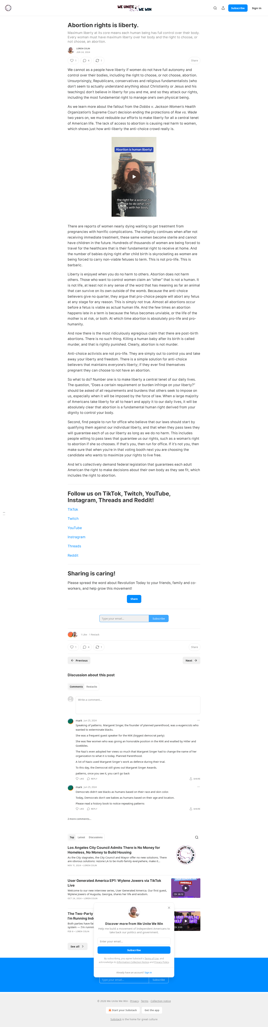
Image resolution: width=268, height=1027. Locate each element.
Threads (74, 546)
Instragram (77, 537)
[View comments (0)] (102, 870)
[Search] (215, 8)
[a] (134, 176)
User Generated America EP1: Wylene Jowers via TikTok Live (114, 883)
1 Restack (94, 634)
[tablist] (83, 686)
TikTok (73, 509)
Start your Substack (124, 1010)
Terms (144, 1001)
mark (79, 720)
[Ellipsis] (198, 720)
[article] (134, 859)
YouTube (75, 528)
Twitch (73, 519)
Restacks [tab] (91, 686)
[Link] (62, 497)
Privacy (134, 1001)
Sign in (256, 8)
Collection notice (161, 1001)
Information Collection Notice (133, 962)
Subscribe (238, 8)
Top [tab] (72, 837)
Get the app (152, 1010)
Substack (115, 1019)
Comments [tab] (76, 686)
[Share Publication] (223, 8)
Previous (82, 660)
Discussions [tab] (95, 837)
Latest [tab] (81, 837)
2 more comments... (79, 819)
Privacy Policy (161, 962)
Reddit (73, 555)
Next (189, 660)
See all (75, 946)
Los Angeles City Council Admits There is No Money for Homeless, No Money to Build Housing (114, 850)
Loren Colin (83, 48)
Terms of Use (152, 958)
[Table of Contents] (4, 513)
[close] (169, 908)
